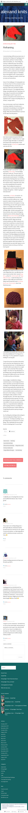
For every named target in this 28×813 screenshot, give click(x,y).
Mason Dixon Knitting (13, 215)
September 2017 (5, 726)
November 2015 (4, 751)
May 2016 (3, 738)
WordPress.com (4, 797)
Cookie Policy (4, 807)
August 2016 (4, 732)
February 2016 (4, 744)
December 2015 (4, 749)
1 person (9, 504)
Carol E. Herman (6, 494)
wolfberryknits (6, 585)
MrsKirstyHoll (5, 558)
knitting (13, 43)
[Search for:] (8, 667)
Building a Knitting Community (13, 460)
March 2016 (3, 742)
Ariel (4, 523)
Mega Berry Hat (19, 445)
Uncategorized (4, 781)
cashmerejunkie (15, 276)
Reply (4, 506)
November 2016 (4, 728)
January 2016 (4, 747)
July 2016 (3, 734)
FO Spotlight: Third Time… (16, 709)
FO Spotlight (4, 769)
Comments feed (4, 795)
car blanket (12, 195)
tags (2, 775)
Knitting (13, 440)
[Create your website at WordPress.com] (14, 1)
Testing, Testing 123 (10, 465)
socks (2, 773)
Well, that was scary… (6, 687)
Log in (2, 791)
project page (12, 171)
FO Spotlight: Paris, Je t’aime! (7, 681)
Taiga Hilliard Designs (9, 450)
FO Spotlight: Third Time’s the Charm (9, 678)
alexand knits (18, 51)
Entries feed (4, 793)
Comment (20, 657)
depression (6, 43)
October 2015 (4, 753)
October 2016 (4, 730)
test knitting (19, 450)
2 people (9, 638)
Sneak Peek (3, 675)
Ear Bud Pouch (14, 144)
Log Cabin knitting (8, 443)
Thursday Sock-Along (6, 779)
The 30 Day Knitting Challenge (8, 777)
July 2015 (3, 759)
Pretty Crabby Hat (8, 448)
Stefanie (4, 621)
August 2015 (4, 757)
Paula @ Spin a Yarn (9, 701)
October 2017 (4, 724)
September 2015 (5, 755)
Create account (4, 789)
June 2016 (3, 736)
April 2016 (3, 740)
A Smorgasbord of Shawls (7, 684)
